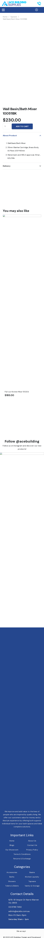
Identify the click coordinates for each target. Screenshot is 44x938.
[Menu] (3, 10)
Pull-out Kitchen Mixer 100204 (17, 392)
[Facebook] (9, 924)
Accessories (12, 872)
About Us (32, 841)
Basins (32, 872)
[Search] (32, 3)
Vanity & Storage (32, 886)
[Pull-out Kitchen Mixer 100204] (22, 216)
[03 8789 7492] (5, 907)
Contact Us (32, 845)
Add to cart (22, 126)
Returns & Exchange (22, 858)
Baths (11, 877)
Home (5, 17)
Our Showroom (11, 850)
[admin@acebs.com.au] (5, 911)
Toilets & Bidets (12, 886)
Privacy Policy (32, 850)
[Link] (14, 3)
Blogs (12, 845)
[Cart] (41, 10)
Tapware (13, 17)
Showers (12, 881)
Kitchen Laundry (32, 877)
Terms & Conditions (22, 854)
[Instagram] (13, 924)
